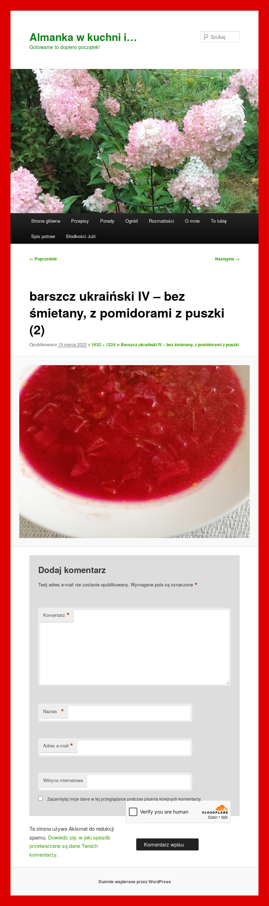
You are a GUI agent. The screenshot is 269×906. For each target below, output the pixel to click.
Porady (107, 220)
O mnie (192, 220)
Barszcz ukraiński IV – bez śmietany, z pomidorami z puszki (180, 344)
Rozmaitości (161, 220)
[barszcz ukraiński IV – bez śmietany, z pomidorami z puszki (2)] (134, 451)
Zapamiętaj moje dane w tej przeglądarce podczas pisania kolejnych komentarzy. (124, 799)
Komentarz (56, 615)
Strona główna (45, 220)
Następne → (227, 259)
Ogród (131, 220)
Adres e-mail (58, 745)
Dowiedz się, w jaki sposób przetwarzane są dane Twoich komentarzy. (69, 846)
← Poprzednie (43, 259)
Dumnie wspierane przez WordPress (134, 881)
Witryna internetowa (63, 780)
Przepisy (80, 220)
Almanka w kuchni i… (83, 36)
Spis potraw (43, 236)
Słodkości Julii (81, 236)
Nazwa (53, 711)
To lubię (219, 220)
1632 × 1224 (103, 344)
